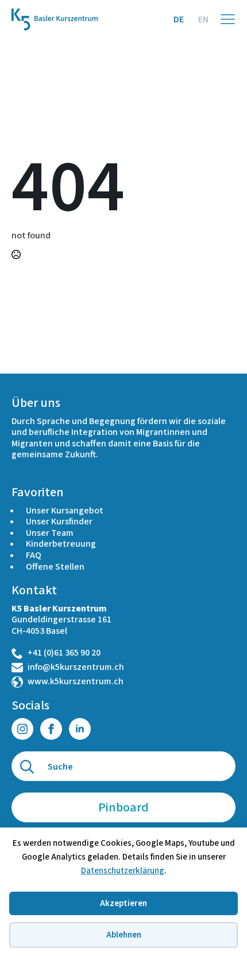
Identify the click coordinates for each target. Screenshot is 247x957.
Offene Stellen (55, 566)
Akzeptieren (123, 903)
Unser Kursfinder (59, 521)
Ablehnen (123, 935)
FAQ (33, 555)
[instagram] (22, 729)
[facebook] (51, 729)
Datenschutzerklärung (122, 871)
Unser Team (50, 533)
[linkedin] (80, 729)
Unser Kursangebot (64, 510)
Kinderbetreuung (61, 544)
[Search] (27, 767)
